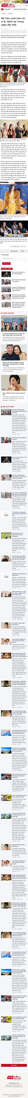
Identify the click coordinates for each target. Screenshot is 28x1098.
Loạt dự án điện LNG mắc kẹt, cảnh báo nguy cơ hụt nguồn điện (18, 815)
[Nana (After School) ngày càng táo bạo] (14, 383)
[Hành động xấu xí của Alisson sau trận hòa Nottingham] (6, 536)
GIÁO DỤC (19, 587)
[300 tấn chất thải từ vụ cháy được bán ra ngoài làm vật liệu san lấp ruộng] (6, 594)
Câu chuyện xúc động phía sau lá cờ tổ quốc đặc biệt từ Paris (19, 514)
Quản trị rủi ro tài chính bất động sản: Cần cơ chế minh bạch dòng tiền (19, 1086)
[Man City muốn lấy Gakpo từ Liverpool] (6, 440)
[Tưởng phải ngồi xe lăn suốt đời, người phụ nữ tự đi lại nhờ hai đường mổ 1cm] (6, 733)
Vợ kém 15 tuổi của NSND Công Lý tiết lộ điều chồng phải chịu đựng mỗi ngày (13, 364)
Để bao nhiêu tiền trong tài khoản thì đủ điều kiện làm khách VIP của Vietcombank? (19, 655)
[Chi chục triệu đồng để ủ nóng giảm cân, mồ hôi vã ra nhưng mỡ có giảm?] (6, 477)
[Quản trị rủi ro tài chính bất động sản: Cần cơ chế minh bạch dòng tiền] (6, 1086)
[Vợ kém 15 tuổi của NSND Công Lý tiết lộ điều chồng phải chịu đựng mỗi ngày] (14, 352)
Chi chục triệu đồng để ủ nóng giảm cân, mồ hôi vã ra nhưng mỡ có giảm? (19, 477)
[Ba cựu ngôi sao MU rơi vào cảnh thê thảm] (6, 460)
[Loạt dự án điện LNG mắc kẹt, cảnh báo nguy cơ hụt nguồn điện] (6, 816)
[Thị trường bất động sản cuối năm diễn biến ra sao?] (6, 1069)
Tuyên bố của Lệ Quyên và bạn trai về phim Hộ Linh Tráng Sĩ (18, 641)
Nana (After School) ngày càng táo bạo (14, 393)
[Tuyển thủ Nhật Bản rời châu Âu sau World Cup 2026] (6, 798)
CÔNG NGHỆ (19, 677)
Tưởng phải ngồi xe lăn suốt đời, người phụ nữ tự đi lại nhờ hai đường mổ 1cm (19, 732)
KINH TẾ (18, 840)
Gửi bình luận (6, 263)
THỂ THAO (19, 453)
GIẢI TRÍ (3, 330)
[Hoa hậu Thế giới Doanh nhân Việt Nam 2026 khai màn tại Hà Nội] (14, 323)
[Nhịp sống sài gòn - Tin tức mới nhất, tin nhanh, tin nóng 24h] (8, 5)
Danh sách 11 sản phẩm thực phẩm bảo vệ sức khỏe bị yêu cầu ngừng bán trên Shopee (19, 494)
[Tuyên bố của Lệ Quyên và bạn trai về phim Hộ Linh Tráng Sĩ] (6, 641)
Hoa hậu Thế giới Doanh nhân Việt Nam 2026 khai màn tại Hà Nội (14, 334)
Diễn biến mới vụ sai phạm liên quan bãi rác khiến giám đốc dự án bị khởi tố (19, 749)
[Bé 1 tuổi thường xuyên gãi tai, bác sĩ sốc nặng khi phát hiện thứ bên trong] (6, 713)
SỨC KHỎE (19, 489)
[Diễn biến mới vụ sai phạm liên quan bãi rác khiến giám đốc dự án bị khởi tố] (6, 750)
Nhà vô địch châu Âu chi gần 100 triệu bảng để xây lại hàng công (19, 776)
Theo (18, 246)
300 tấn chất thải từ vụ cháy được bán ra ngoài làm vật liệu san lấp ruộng (19, 593)
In (23, 251)
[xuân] (14, 1)
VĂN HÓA (18, 529)
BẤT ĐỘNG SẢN (20, 619)
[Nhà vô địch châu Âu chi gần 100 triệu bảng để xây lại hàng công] (6, 777)
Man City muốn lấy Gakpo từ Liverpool (15, 9)
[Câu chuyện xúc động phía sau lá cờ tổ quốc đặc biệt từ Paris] (6, 514)
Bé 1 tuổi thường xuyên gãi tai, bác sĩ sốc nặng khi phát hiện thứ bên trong (19, 712)
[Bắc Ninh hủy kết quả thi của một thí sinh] (6, 576)
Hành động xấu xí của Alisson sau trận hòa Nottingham (17, 535)
